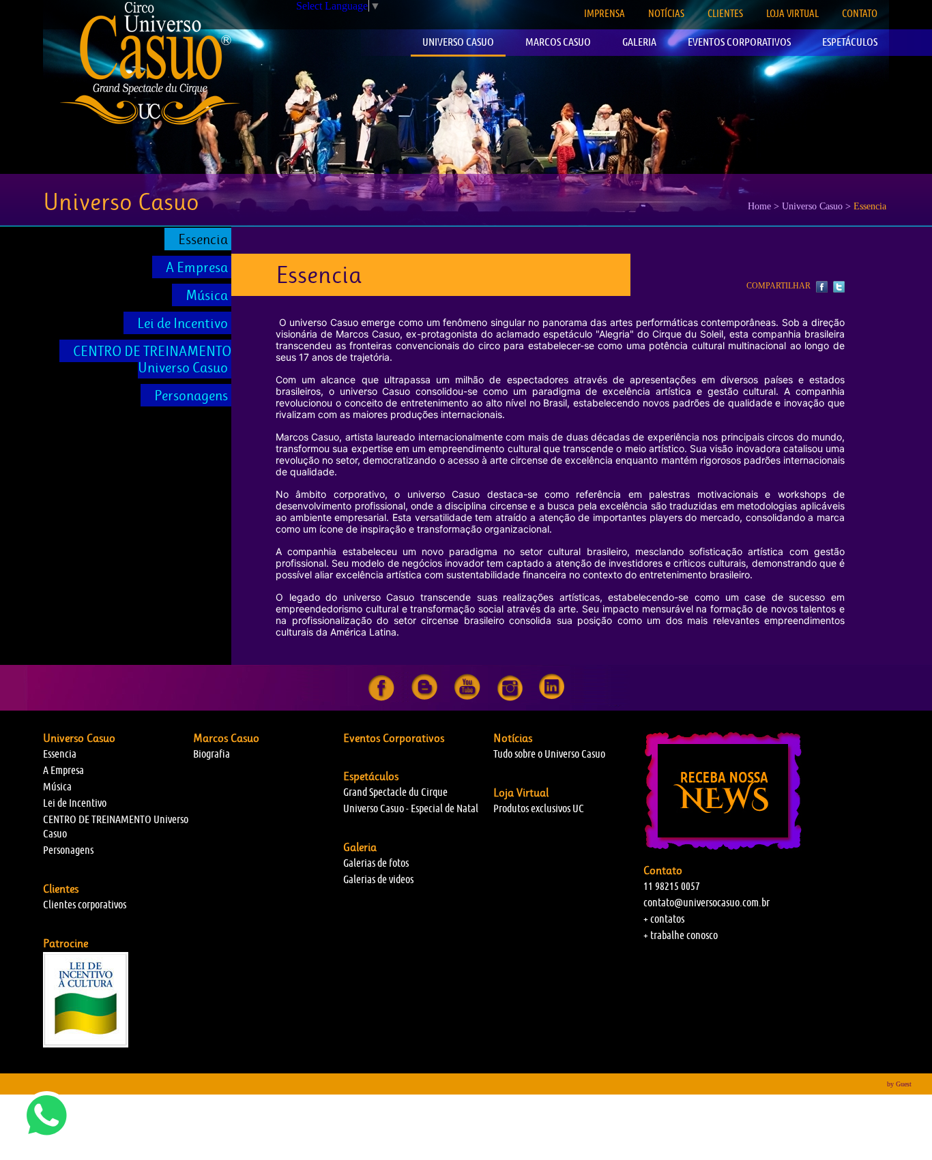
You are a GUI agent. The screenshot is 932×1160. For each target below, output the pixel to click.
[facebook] (381, 698)
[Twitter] (837, 287)
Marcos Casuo (226, 738)
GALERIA (639, 42)
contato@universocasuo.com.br (706, 902)
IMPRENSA (604, 13)
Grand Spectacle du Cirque (395, 792)
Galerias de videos (378, 879)
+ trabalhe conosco (680, 935)
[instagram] (510, 698)
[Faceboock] (821, 287)
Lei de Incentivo (182, 323)
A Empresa (197, 267)
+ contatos (663, 919)
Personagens (191, 395)
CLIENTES (725, 13)
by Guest (899, 1084)
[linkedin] (551, 698)
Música (207, 295)
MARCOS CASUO (558, 42)
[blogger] (424, 698)
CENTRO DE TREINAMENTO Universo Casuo (152, 359)
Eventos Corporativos (393, 738)
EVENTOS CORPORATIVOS (739, 42)
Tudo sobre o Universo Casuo (549, 754)
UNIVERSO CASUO (458, 42)
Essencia (203, 239)
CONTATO (859, 13)
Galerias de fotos (376, 863)
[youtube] (467, 698)
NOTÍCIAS (666, 13)
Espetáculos (370, 776)
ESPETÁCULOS (849, 42)
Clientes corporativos (84, 904)
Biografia (211, 754)
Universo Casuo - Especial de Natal (410, 808)
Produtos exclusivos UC (538, 808)
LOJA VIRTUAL (792, 13)
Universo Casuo (79, 738)
